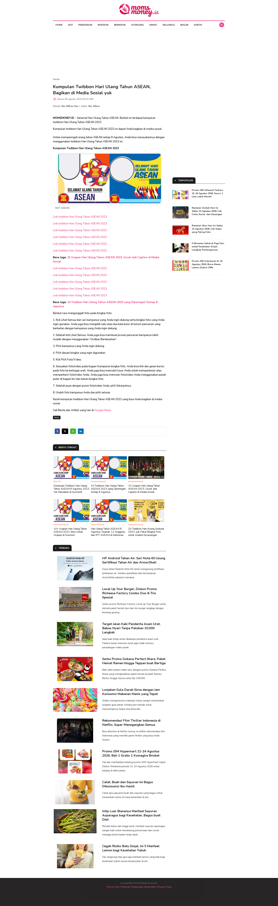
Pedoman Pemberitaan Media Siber (138, 886)
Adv (70, 24)
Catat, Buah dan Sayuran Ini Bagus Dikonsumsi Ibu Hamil (127, 784)
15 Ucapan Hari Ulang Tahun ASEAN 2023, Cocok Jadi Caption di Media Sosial (144, 489)
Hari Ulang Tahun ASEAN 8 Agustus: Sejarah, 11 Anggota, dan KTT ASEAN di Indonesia (108, 532)
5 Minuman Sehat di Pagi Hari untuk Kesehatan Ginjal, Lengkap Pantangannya (208, 246)
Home (59, 24)
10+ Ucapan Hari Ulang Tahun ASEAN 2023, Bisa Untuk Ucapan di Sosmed (70, 532)
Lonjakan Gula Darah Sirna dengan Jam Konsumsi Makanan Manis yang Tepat (131, 692)
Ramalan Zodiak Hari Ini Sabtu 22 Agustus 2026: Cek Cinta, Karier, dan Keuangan (207, 211)
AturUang (137, 24)
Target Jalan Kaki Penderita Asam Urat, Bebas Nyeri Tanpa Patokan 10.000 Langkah (131, 628)
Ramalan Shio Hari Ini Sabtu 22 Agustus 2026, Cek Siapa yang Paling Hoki (207, 229)
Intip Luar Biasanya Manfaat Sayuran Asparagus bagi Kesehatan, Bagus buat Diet (131, 815)
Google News (102, 410)
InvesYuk (103, 24)
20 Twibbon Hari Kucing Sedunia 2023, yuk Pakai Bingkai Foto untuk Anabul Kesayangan (146, 532)
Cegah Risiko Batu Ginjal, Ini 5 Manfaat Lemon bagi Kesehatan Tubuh (130, 848)
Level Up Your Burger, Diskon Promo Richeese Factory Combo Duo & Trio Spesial (129, 593)
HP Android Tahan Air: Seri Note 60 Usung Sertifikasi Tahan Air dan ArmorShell (133, 560)
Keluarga (169, 24)
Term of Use (112, 886)
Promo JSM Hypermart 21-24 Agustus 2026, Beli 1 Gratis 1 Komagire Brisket (130, 753)
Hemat (153, 24)
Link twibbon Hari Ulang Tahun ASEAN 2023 (80, 217)
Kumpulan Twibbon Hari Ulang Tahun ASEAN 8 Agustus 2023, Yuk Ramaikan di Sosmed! (72, 489)
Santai (198, 24)
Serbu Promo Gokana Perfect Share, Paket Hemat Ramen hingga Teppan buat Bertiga (134, 661)
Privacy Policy (165, 886)
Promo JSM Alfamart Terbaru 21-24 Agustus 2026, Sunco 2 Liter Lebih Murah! (207, 193)
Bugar (184, 24)
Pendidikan (85, 24)
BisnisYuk (120, 24)
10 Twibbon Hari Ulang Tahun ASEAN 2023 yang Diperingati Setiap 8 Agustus (108, 489)
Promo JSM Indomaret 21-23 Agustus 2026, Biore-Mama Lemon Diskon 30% (207, 264)
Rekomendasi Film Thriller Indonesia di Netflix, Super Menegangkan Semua (131, 722)
